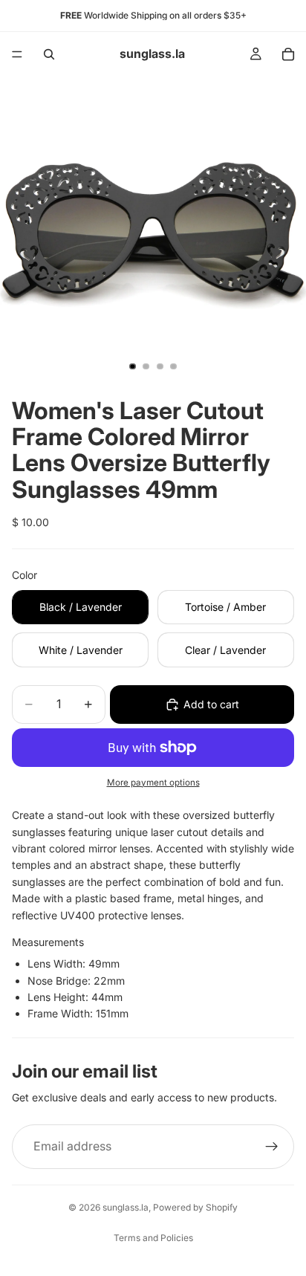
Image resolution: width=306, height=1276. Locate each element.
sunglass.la (125, 1207)
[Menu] (17, 54)
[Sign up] (271, 1146)
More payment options (153, 782)
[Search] (49, 54)
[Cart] (288, 54)
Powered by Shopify (195, 1207)
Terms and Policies (153, 1237)
